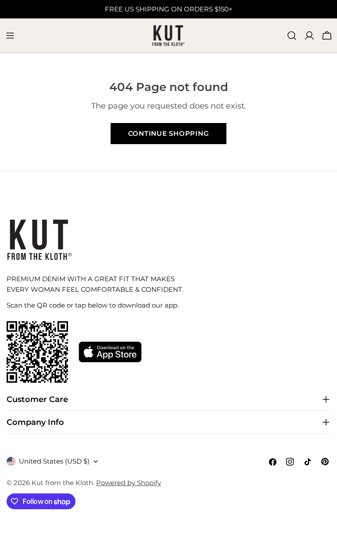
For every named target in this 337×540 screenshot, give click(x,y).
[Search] (292, 35)
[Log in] (309, 35)
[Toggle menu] (10, 35)
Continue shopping (168, 133)
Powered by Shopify (128, 482)
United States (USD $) (54, 461)
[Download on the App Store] (110, 351)
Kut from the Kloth (62, 482)
